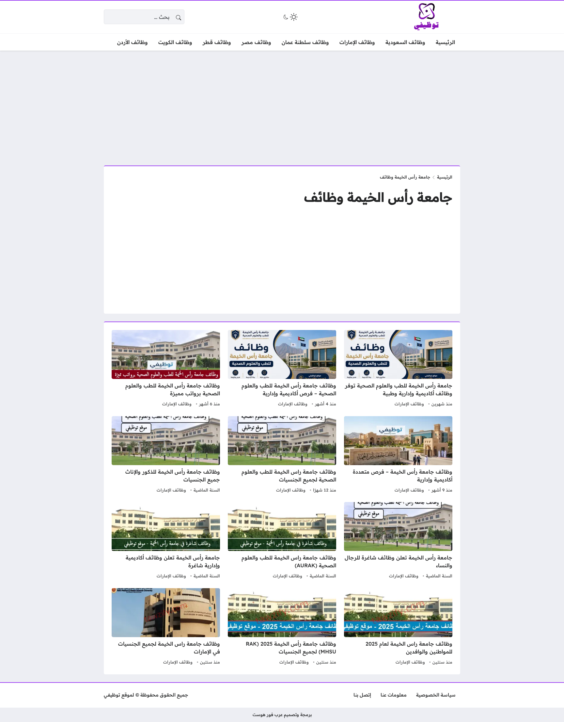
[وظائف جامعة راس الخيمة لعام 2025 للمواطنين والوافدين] (398, 627)
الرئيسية (444, 177)
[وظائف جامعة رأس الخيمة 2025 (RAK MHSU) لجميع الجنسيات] (282, 627)
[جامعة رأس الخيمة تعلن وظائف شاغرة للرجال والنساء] (398, 541)
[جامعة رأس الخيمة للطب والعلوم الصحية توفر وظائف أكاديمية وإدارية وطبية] (398, 369)
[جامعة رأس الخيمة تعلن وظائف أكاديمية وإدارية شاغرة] (166, 541)
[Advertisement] (282, 104)
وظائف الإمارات (409, 403)
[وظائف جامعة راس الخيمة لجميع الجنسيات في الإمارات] (166, 627)
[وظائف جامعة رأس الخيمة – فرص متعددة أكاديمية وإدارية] (398, 455)
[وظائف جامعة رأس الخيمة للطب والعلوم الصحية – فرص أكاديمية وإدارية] (282, 369)
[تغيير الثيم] (289, 17)
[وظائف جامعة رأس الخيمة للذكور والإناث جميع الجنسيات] (166, 455)
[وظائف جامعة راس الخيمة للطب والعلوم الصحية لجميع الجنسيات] (282, 455)
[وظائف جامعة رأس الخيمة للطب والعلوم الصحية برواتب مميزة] (166, 369)
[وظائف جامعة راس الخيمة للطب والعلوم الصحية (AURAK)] (282, 541)
